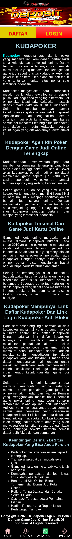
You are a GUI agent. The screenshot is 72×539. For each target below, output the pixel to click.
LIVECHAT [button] (64, 536)
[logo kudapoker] (36, 5)
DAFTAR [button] (18, 33)
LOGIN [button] (54, 33)
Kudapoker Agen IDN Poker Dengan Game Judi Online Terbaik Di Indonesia (39, 519)
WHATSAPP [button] (45, 536)
